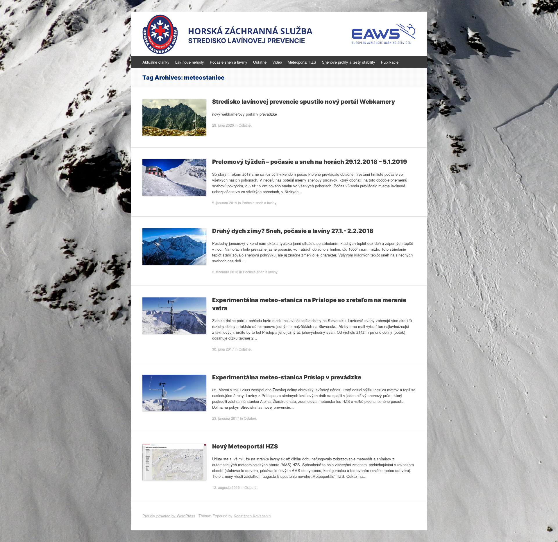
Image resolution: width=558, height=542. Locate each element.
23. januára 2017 (225, 418)
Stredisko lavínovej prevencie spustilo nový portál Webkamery (303, 101)
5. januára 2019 (224, 202)
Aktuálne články (155, 62)
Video (277, 62)
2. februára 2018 (225, 271)
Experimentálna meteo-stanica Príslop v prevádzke (286, 377)
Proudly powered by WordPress (168, 515)
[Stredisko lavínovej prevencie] (279, 34)
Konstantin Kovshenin (252, 515)
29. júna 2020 (223, 125)
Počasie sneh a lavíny (228, 62)
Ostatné (260, 62)
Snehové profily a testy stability (348, 62)
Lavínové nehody (189, 62)
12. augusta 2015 (226, 487)
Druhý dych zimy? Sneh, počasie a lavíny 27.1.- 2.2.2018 (292, 230)
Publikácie (389, 62)
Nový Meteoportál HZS (245, 446)
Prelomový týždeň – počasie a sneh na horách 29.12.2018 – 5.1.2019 (309, 161)
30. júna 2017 (223, 349)
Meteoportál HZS (302, 62)
